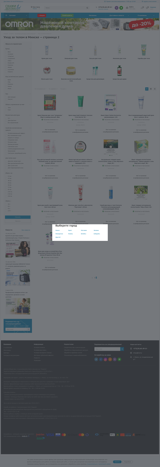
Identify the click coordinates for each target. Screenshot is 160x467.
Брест (70, 230)
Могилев (84, 230)
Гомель (70, 234)
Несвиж (96, 230)
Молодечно (59, 234)
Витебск (83, 234)
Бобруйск (97, 234)
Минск (57, 230)
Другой (57, 237)
